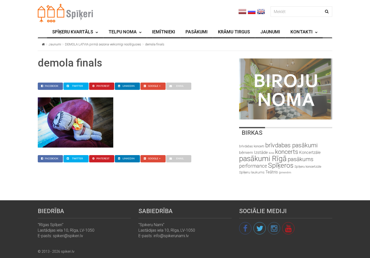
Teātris (272, 172)
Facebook (51, 86)
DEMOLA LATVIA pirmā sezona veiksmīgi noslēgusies (103, 44)
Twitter (77, 86)
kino (271, 153)
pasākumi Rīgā (263, 158)
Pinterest (102, 86)
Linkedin (129, 86)
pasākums (300, 159)
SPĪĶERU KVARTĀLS (72, 31)
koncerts (286, 151)
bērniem (246, 152)
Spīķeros (280, 165)
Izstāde (261, 152)
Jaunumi (55, 44)
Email (180, 86)
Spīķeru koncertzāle (307, 166)
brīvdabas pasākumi (291, 145)
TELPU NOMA (122, 31)
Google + (154, 86)
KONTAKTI (301, 31)
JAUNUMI (270, 31)
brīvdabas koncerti (251, 146)
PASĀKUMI (197, 31)
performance (253, 166)
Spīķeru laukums (252, 172)
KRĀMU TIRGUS (234, 31)
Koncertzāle (310, 152)
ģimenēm (285, 172)
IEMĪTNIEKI (163, 31)
